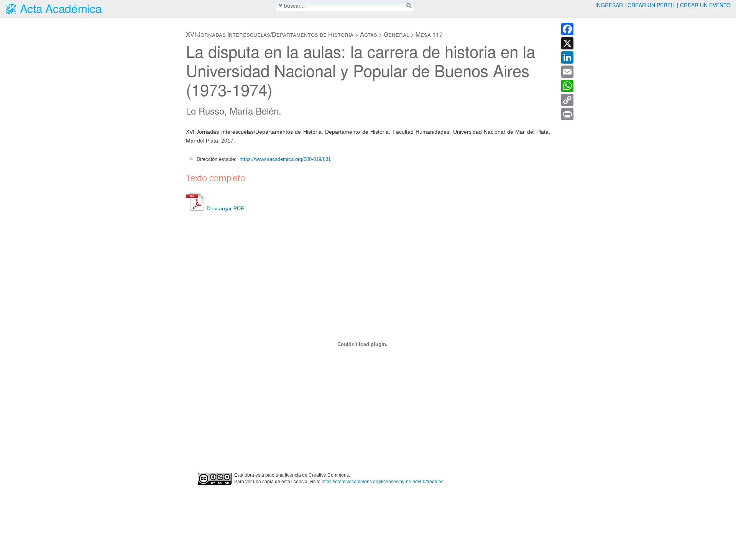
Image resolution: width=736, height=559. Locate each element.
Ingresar (609, 5)
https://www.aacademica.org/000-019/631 (285, 159)
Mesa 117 (429, 34)
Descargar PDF (225, 208)
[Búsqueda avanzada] (280, 5)
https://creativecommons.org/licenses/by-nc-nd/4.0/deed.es (383, 481)
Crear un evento (705, 5)
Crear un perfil (651, 5)
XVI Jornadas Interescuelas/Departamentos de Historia (269, 34)
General (396, 34)
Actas (368, 34)
